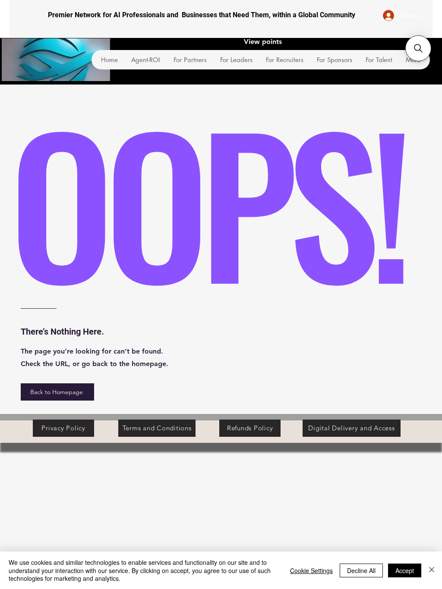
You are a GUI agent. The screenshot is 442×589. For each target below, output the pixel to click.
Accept (404, 570)
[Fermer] (431, 570)
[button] (418, 48)
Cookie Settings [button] (311, 570)
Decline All (361, 570)
